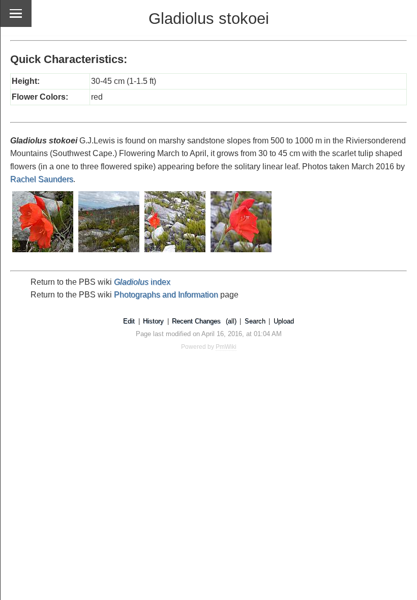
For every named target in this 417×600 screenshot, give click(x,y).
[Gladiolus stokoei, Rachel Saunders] (43, 253)
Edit (129, 321)
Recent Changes (196, 321)
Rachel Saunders (41, 179)
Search (255, 321)
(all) (231, 321)
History (153, 321)
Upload (284, 321)
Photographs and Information (166, 294)
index (142, 282)
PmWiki (226, 346)
